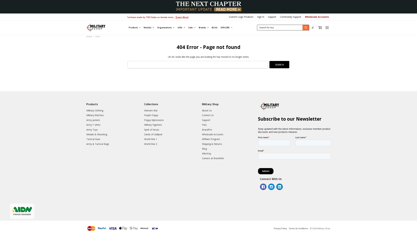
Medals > (149, 27)
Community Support (290, 16)
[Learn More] (177, 17)
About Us (207, 110)
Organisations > (165, 27)
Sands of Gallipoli (153, 134)
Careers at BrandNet (213, 158)
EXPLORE (225, 27)
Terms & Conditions (298, 228)
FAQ (204, 124)
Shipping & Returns (212, 143)
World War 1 (150, 139)
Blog (204, 148)
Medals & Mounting (96, 134)
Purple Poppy (151, 115)
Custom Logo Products (241, 16)
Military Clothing (94, 110)
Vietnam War (151, 110)
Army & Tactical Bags (97, 143)
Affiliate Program (211, 139)
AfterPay (206, 153)
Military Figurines (153, 124)
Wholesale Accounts (212, 134)
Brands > (204, 27)
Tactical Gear (93, 139)
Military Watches (95, 115)
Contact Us (208, 115)
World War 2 (150, 143)
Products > (134, 27)
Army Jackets (93, 120)
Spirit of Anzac (151, 129)
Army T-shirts (93, 124)
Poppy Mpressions (154, 120)
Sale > (191, 27)
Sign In (260, 16)
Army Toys (92, 129)
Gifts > (181, 27)
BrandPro (207, 129)
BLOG (214, 27)
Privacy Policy (280, 228)
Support (272, 16)
